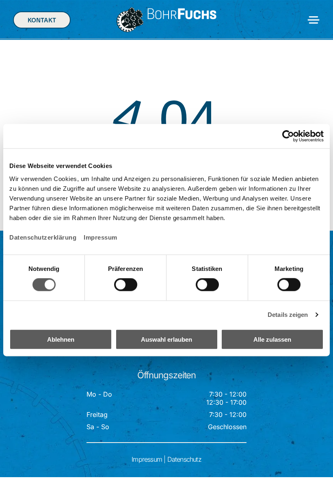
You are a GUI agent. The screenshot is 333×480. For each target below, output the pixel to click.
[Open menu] (313, 20)
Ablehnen (60, 339)
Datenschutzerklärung (42, 236)
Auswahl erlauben (166, 339)
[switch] (125, 284)
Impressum (100, 236)
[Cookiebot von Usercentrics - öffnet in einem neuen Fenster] (288, 136)
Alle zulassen (272, 339)
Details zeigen (288, 314)
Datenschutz (184, 459)
